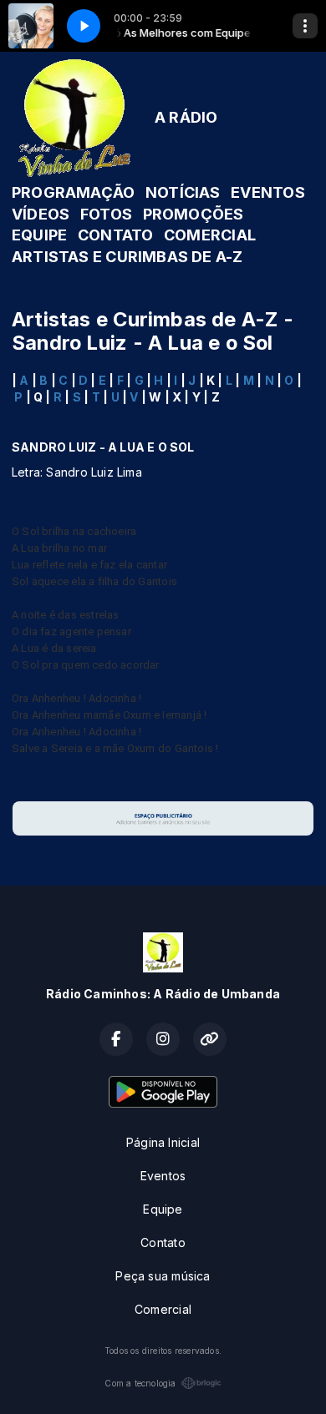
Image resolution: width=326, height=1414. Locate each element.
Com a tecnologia (140, 1383)
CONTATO (115, 235)
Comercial (163, 1309)
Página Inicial (163, 1142)
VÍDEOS (40, 214)
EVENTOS (267, 192)
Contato (162, 1242)
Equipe (162, 1209)
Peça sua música (162, 1276)
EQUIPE (39, 235)
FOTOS (106, 214)
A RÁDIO (186, 117)
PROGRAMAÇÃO (73, 192)
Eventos (163, 1176)
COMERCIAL (210, 235)
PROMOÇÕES (193, 214)
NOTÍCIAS (183, 192)
